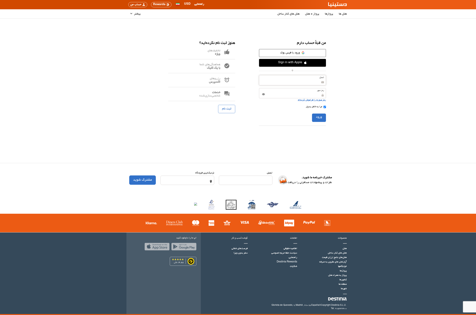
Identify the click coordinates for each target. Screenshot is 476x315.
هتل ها (343, 13)
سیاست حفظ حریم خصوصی (284, 253)
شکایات (293, 266)
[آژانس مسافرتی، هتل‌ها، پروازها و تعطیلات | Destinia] (337, 4)
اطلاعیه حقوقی (290, 248)
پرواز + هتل (312, 13)
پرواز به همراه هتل (337, 275)
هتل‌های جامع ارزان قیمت (334, 257)
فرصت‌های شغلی (239, 248)
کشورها (343, 280)
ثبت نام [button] (226, 109)
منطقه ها (343, 284)
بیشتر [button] (137, 13)
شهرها (344, 288)
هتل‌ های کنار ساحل (288, 13)
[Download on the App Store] (156, 247)
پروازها (329, 13)
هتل (344, 248)
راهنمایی (293, 257)
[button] (187, 4)
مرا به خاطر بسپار (314, 107)
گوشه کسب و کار (239, 238)
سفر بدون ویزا (241, 253)
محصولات (342, 238)
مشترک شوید (142, 180)
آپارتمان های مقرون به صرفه (333, 262)
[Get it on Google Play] (183, 247)
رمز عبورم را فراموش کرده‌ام (312, 100)
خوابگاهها (342, 266)
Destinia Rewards (287, 262)
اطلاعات (293, 238)
